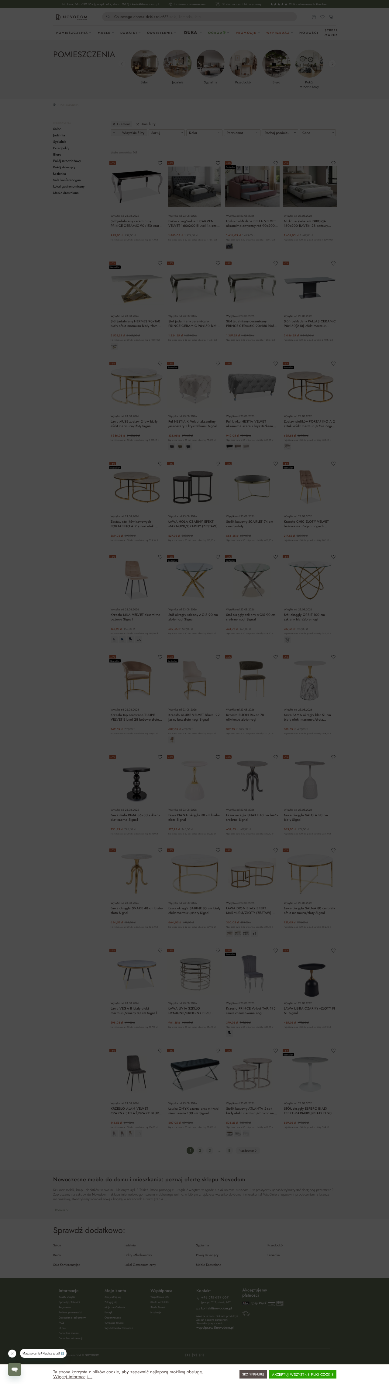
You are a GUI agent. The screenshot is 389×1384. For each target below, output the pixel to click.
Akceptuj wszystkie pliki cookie (303, 1374)
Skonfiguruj (253, 1374)
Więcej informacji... (72, 1376)
